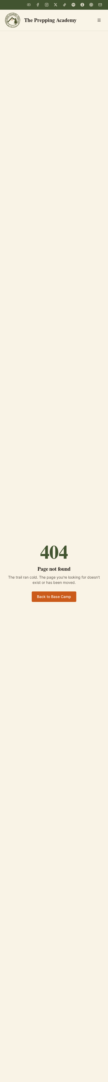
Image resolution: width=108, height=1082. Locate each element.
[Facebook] (37, 4)
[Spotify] (73, 4)
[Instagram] (46, 4)
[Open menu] (99, 20)
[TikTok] (64, 4)
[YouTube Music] (91, 4)
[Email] (100, 4)
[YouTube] (29, 4)
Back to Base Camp (54, 596)
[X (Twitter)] (55, 4)
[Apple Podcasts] (82, 4)
